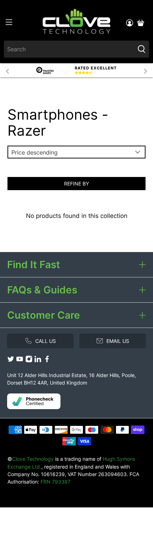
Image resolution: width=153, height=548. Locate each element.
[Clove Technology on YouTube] (19, 360)
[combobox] (69, 49)
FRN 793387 (55, 482)
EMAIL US (117, 341)
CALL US (45, 341)
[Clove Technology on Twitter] (10, 360)
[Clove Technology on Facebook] (47, 360)
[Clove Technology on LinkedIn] (37, 360)
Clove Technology (33, 459)
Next (145, 70)
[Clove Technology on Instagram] (28, 360)
